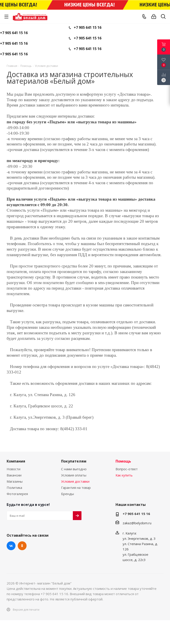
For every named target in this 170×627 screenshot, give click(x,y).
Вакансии (14, 475)
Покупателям (73, 461)
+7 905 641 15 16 (87, 27)
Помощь (123, 461)
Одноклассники (22, 545)
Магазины (15, 481)
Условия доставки (75, 481)
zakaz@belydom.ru (137, 523)
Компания (16, 461)
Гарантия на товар (76, 487)
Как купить (124, 475)
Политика (14, 487)
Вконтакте (11, 545)
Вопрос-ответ (127, 469)
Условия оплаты (73, 475)
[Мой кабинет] (153, 16)
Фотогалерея (17, 494)
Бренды (67, 494)
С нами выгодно (74, 469)
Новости (13, 469)
